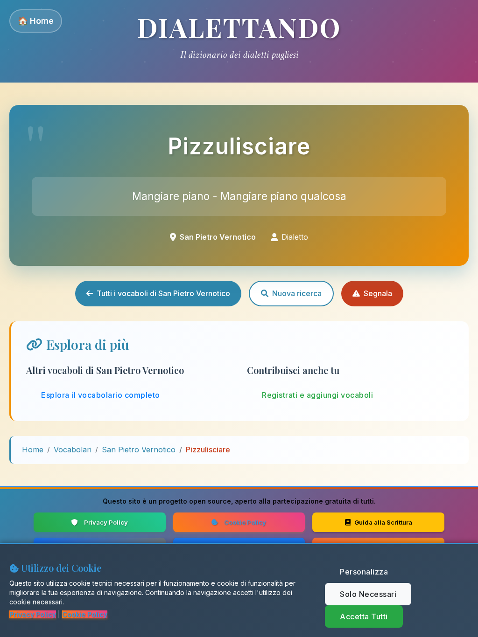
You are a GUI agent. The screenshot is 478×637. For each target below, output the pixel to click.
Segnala (378, 293)
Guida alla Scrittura (383, 522)
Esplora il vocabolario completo (100, 395)
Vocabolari (72, 449)
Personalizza (364, 571)
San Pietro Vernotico (139, 449)
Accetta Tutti (364, 616)
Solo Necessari (368, 594)
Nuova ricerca (297, 293)
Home (32, 449)
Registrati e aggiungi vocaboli (317, 395)
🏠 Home (36, 21)
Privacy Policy (106, 522)
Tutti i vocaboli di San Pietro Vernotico (163, 293)
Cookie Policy (245, 522)
